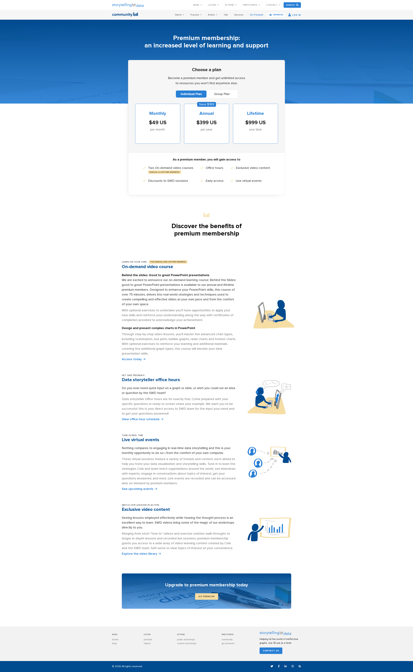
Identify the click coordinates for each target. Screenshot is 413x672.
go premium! (228, 643)
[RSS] (300, 666)
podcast (148, 639)
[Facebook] (279, 666)
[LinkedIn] (285, 666)
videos (147, 643)
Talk (226, 15)
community (227, 639)
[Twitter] (272, 666)
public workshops (186, 639)
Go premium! (206, 596)
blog (114, 643)
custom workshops (186, 643)
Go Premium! (256, 15)
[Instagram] (293, 666)
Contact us (271, 651)
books (115, 639)
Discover (238, 15)
